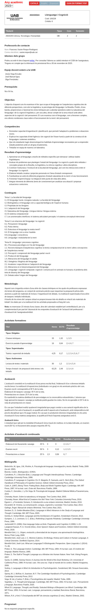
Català (34, 3)
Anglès (44, 3)
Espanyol (54, 3)
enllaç (32, 61)
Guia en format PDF (77, 3)
